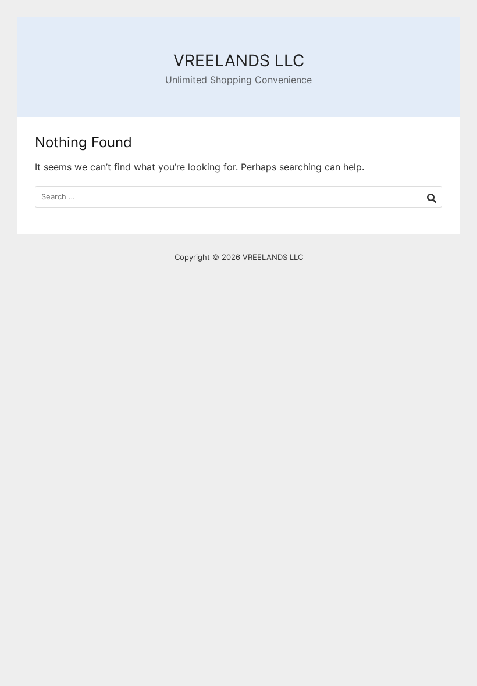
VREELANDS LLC (238, 60)
